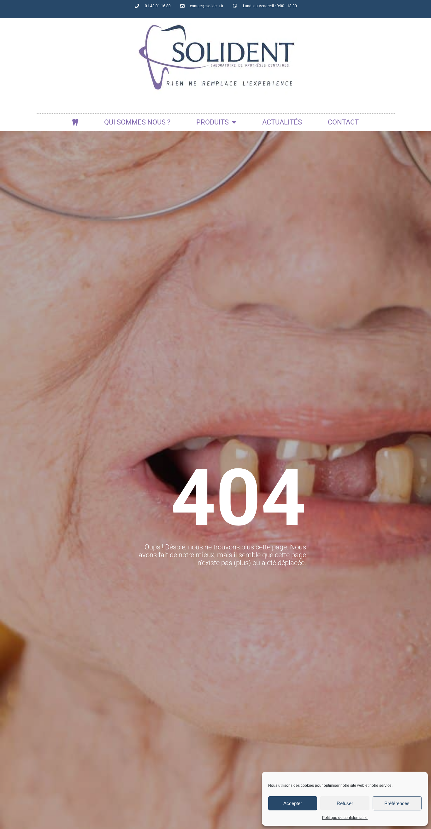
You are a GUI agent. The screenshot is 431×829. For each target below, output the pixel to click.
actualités (282, 122)
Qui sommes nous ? (137, 122)
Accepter (292, 803)
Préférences (397, 803)
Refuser (345, 803)
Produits (212, 122)
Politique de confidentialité (345, 817)
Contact (343, 122)
